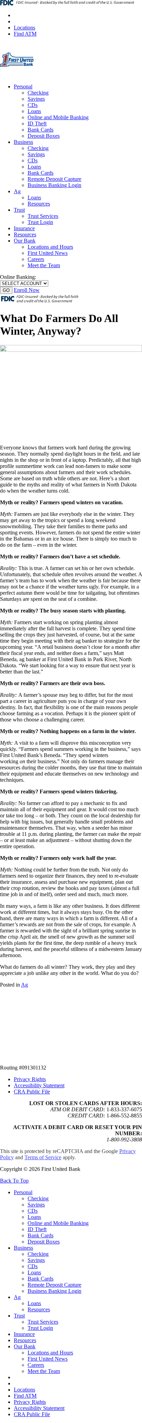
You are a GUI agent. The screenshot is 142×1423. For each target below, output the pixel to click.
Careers (36, 259)
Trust (19, 210)
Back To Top (14, 1181)
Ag (17, 191)
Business (23, 142)
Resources (39, 204)
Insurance (24, 228)
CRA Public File (32, 1091)
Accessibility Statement (39, 1085)
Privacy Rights (30, 1079)
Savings (36, 99)
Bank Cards (40, 130)
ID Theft (37, 123)
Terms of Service (42, 1157)
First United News (48, 253)
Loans (34, 111)
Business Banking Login (54, 185)
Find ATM (25, 34)
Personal (23, 86)
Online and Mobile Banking (58, 117)
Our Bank (25, 241)
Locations (24, 27)
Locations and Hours (50, 247)
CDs (33, 105)
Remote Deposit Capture (54, 179)
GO (6, 290)
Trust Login (40, 222)
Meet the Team (44, 265)
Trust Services (43, 216)
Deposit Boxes (44, 136)
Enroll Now (27, 290)
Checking (38, 93)
